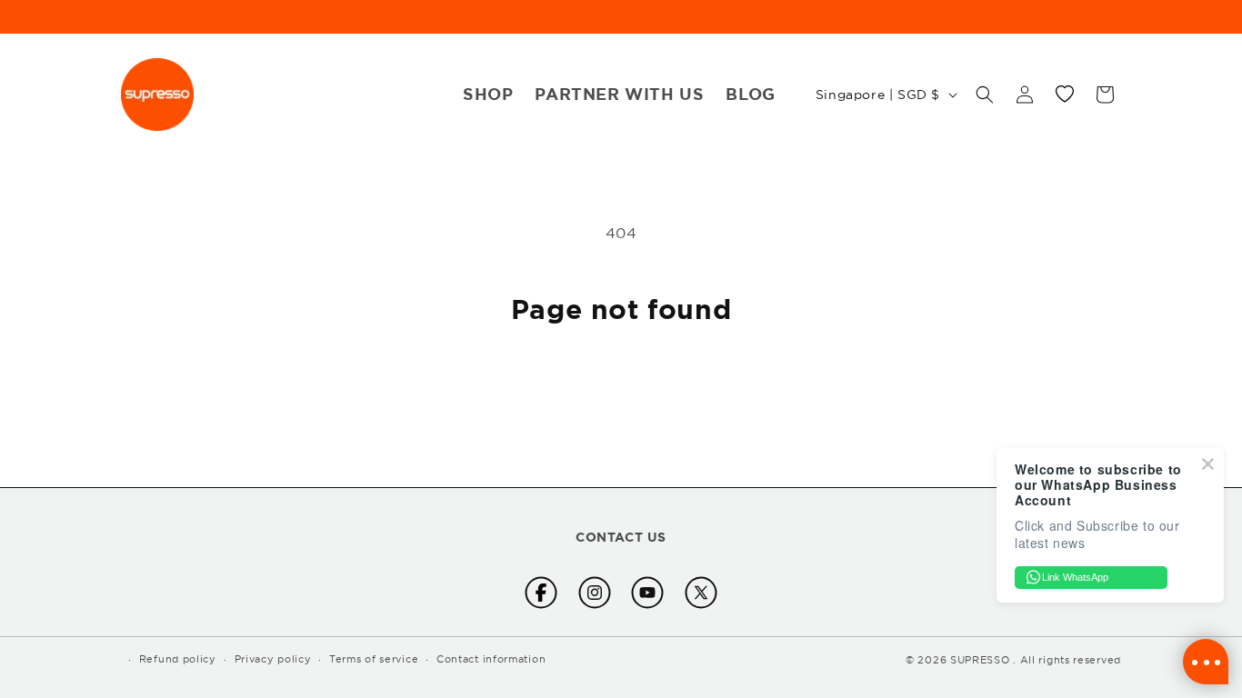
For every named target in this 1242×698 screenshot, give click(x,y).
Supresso (980, 659)
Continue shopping (621, 393)
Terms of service (373, 659)
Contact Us (621, 537)
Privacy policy (273, 659)
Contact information (491, 659)
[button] (985, 95)
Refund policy (177, 659)
